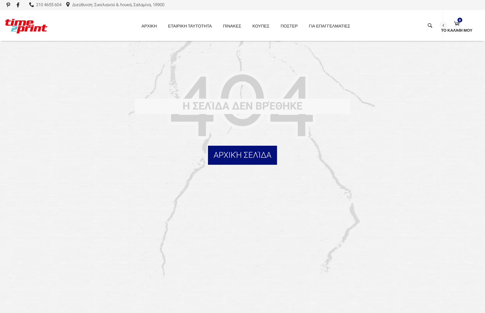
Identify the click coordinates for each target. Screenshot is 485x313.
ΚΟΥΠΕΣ (260, 26)
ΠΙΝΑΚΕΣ (232, 26)
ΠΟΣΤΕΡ (289, 26)
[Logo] (26, 25)
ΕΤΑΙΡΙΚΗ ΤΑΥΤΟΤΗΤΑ (190, 26)
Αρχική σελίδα (242, 155)
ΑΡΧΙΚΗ (149, 26)
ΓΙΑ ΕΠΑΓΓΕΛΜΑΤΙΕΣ (329, 26)
